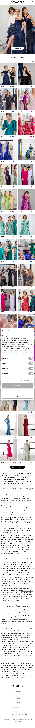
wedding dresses (9, 477)
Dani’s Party (14, 579)
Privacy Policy (29, 719)
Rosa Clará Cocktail (16, 568)
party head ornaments (8, 643)
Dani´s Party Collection (17, 48)
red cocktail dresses (21, 541)
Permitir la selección (17, 391)
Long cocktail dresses (8, 517)
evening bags (27, 647)
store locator (19, 677)
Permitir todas (18, 385)
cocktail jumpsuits (26, 528)
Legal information (21, 719)
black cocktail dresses (12, 537)
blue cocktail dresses (13, 547)
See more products (17, 467)
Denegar (17, 396)
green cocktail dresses (11, 553)
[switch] (30, 363)
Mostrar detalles (25, 380)
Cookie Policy (18, 721)
